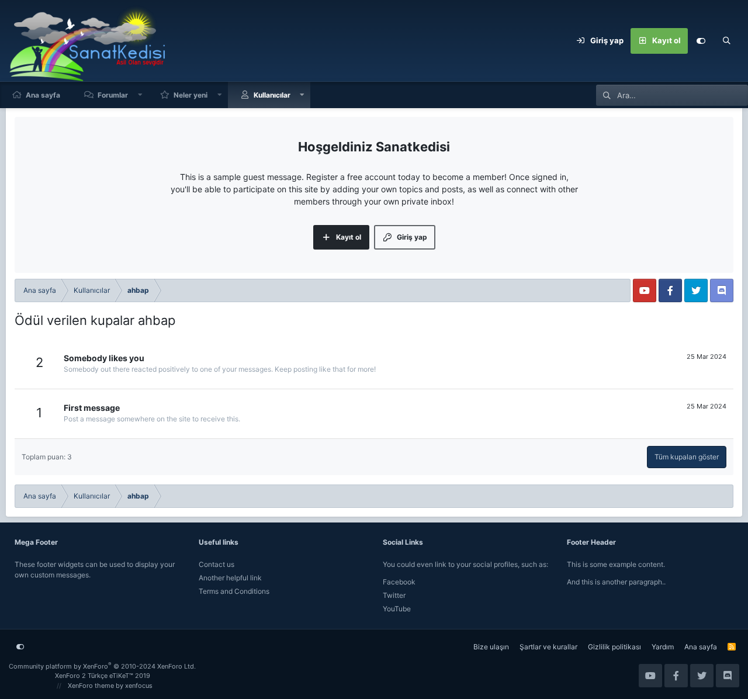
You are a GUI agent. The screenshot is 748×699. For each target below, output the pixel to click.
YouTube (397, 608)
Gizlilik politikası (614, 646)
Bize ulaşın (491, 646)
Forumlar (113, 95)
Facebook (399, 581)
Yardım (663, 646)
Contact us (216, 564)
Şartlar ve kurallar (548, 646)
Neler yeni (190, 95)
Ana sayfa (43, 95)
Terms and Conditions (234, 591)
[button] (140, 95)
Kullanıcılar (272, 95)
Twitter (394, 595)
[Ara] (726, 41)
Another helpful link (230, 577)
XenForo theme (91, 685)
